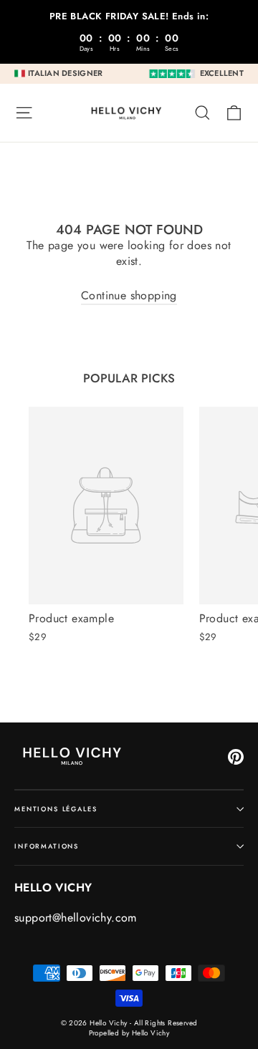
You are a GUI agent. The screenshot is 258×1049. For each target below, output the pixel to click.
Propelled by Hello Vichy (129, 1033)
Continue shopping (129, 295)
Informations (46, 846)
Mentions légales (55, 808)
